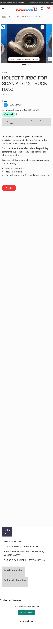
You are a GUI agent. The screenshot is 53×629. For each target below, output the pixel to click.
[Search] (42, 8)
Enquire (9, 188)
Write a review (26, 612)
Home (4, 16)
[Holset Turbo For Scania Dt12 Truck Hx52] (42, 27)
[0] (46, 8)
